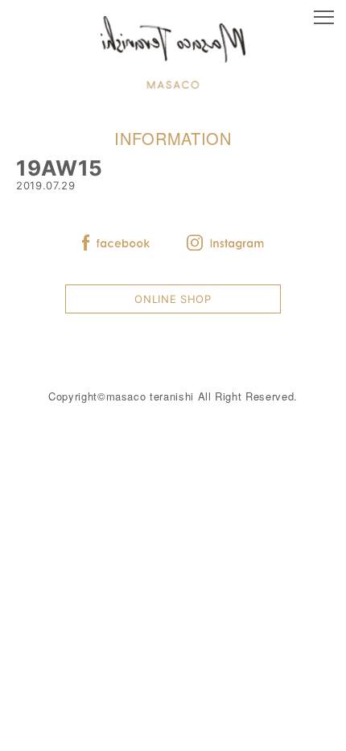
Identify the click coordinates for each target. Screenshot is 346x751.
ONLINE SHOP (172, 299)
